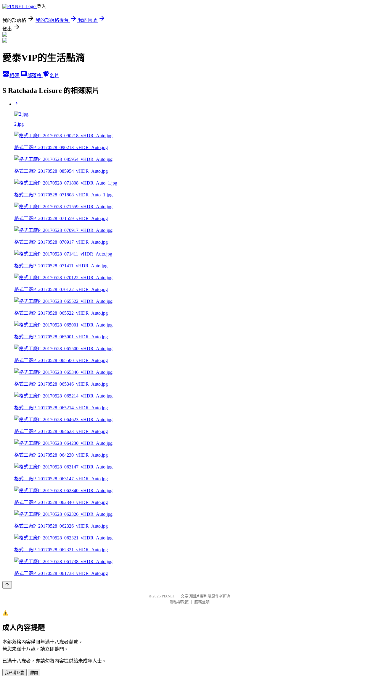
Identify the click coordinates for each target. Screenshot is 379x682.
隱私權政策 (179, 602)
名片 (54, 75)
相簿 (14, 75)
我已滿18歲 (14, 672)
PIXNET (168, 596)
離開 (34, 672)
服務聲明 (202, 602)
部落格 (35, 75)
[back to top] (7, 585)
